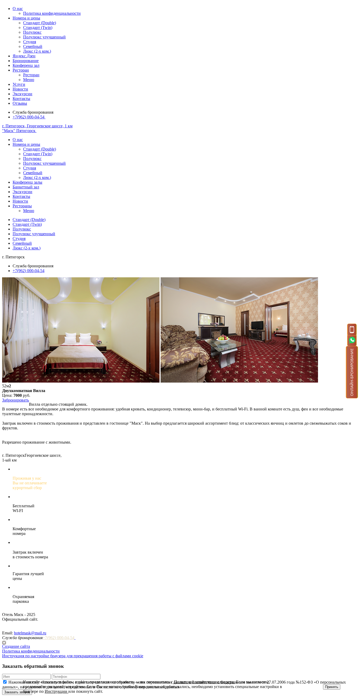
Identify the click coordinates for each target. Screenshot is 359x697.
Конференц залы (27, 182)
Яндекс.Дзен (24, 56)
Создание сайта (16, 646)
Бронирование (26, 60)
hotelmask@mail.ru (30, 633)
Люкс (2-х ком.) (37, 51)
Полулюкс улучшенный (44, 37)
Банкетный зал (26, 187)
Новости (20, 89)
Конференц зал (26, 65)
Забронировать (15, 400)
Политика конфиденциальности (52, 13)
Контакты (21, 98)
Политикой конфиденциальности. (204, 682)
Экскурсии (22, 94)
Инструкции (56, 691)
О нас (18, 8)
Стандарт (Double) (39, 23)
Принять (331, 687)
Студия (29, 41)
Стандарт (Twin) (37, 27)
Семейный (32, 46)
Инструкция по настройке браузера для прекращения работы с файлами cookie (72, 656)
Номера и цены (26, 18)
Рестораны (22, 206)
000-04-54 (28, 117)
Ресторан (21, 70)
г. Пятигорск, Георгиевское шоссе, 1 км (37, 126)
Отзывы (20, 103)
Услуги (19, 84)
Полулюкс (32, 32)
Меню (28, 79)
